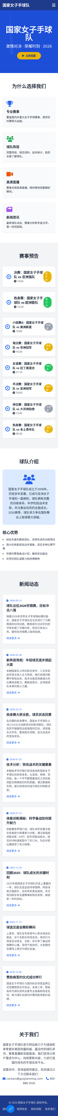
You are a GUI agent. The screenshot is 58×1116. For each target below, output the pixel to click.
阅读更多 (11, 638)
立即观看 (30, 55)
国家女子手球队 (16, 5)
